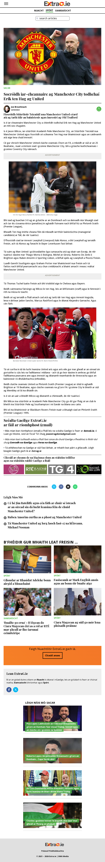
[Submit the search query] (37, 18)
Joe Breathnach (19, 106)
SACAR (7, 88)
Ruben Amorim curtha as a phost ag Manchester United (45, 517)
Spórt (46, 682)
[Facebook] (61, 486)
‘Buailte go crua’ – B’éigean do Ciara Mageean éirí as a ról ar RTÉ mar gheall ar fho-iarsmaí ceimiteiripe (26, 628)
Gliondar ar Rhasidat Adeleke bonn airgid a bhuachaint (27, 581)
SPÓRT (49, 10)
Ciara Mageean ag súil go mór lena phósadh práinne (77, 624)
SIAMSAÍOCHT (63, 10)
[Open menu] (6, 3)
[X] (54, 486)
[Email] (68, 486)
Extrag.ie (36, 450)
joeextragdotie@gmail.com (61, 433)
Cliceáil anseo (52, 655)
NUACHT (39, 10)
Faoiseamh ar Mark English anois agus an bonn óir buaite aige (76, 581)
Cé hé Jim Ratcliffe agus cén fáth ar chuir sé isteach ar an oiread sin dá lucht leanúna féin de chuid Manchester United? (42, 507)
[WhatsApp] (75, 486)
